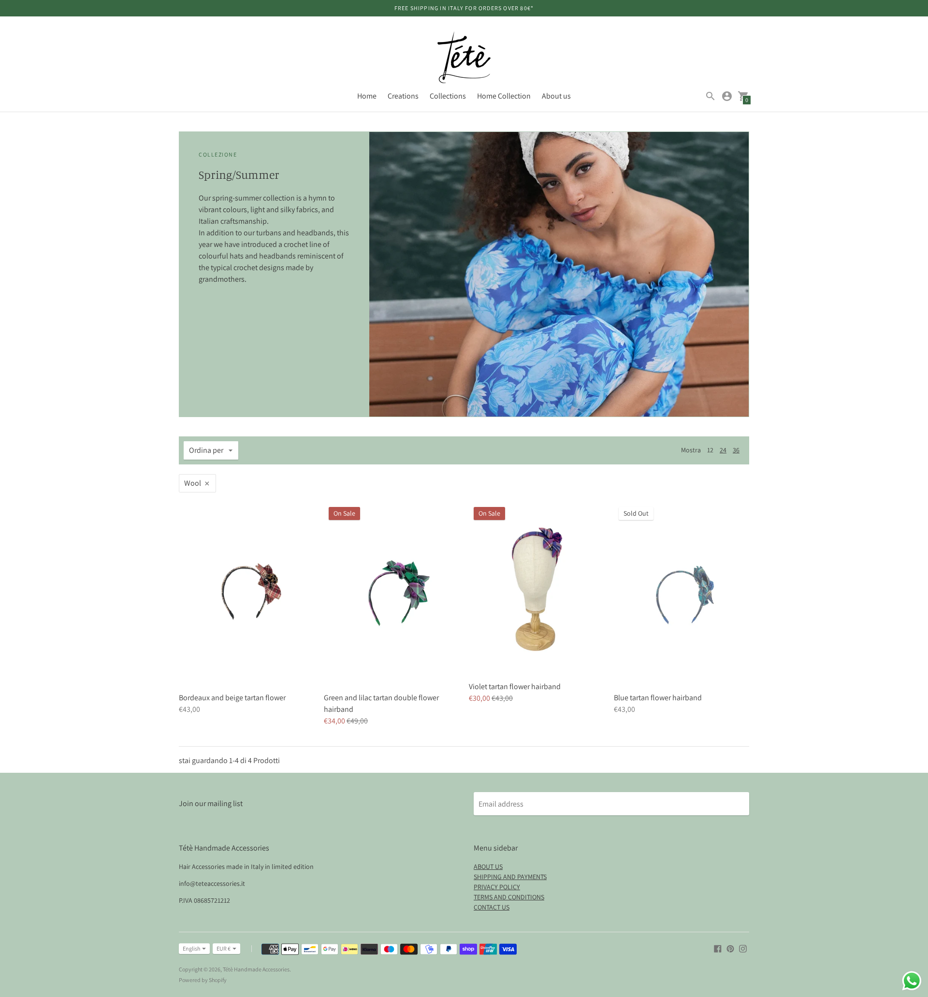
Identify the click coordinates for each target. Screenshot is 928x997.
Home (367, 96)
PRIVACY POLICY (497, 886)
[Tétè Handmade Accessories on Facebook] (718, 948)
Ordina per (206, 450)
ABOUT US (488, 866)
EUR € (224, 948)
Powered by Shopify (203, 979)
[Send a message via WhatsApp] (911, 980)
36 (736, 450)
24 (723, 450)
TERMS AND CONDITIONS (509, 897)
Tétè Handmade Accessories (256, 969)
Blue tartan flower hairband (658, 698)
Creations (403, 96)
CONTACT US (491, 907)
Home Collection (504, 96)
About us (556, 96)
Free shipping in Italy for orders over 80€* (464, 8)
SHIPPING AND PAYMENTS (510, 876)
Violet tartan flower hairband (515, 686)
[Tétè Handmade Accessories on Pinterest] (730, 948)
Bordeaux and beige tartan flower (232, 698)
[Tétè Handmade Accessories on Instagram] (743, 948)
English (191, 948)
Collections (448, 96)
